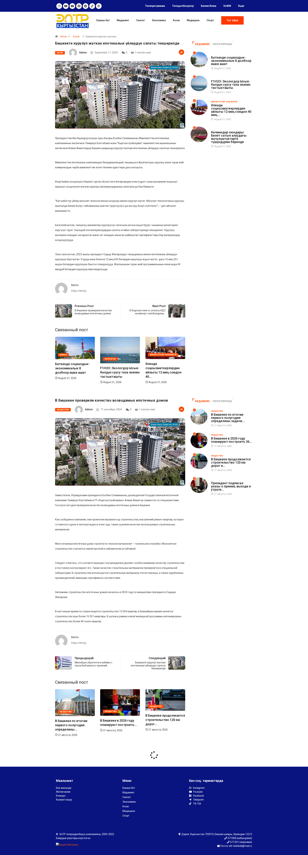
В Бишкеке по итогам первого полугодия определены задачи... (228, 418)
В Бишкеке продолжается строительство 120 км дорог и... (231, 462)
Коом (176, 20)
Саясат (140, 20)
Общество (63, 410)
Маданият (123, 20)
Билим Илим (208, 5)
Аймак (153, 355)
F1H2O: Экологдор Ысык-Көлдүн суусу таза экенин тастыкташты (74, 372)
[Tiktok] (92, 6)
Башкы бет (103, 20)
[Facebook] (79, 6)
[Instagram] (59, 6)
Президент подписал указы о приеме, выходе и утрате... (231, 486)
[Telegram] (85, 6)
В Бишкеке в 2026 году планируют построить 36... (231, 439)
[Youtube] (66, 6)
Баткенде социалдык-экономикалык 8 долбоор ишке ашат (162, 368)
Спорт (210, 20)
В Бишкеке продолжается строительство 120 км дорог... (120, 720)
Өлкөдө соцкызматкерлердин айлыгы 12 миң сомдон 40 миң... (231, 110)
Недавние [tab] (202, 44)
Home (63, 36)
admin (83, 52)
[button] (232, 20)
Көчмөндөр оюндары (224, 129)
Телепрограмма (155, 5)
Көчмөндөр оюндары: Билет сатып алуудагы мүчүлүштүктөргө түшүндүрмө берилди (229, 137)
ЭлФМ (227, 5)
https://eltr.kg (78, 290)
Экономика (159, 20)
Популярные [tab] (222, 44)
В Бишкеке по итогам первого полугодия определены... (161, 725)
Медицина (193, 20)
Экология (65, 359)
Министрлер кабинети (118, 355)
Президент (217, 480)
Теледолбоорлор (183, 5)
